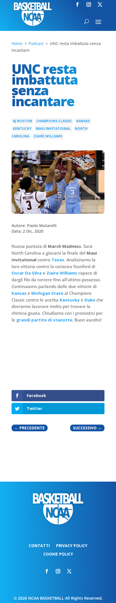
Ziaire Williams (48, 136)
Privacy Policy (71, 546)
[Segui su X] (99, 4)
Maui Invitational (53, 128)
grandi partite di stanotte (44, 320)
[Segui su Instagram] (88, 4)
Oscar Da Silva (27, 273)
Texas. (58, 259)
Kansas (83, 121)
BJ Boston (22, 121)
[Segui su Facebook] (77, 4)
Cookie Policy (58, 554)
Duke (89, 300)
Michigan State (47, 293)
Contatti (39, 546)
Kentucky (22, 128)
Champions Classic (54, 121)
